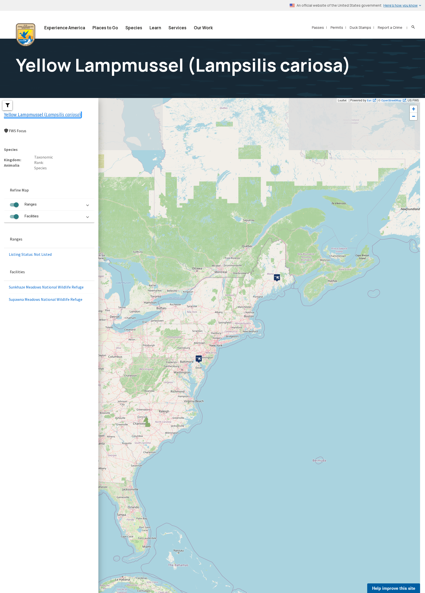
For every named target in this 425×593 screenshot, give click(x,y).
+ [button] (413, 109)
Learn (155, 28)
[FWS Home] (25, 35)
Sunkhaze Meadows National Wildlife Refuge (46, 287)
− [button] (413, 116)
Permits (337, 27)
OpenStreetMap (391, 100)
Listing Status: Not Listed (30, 254)
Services (177, 28)
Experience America (64, 28)
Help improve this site (393, 588)
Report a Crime (390, 27)
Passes (318, 27)
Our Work (203, 28)
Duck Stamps (360, 27)
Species (133, 28)
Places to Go (105, 28)
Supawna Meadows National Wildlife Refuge (45, 299)
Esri (369, 100)
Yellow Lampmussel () (42, 114)
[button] (7, 105)
